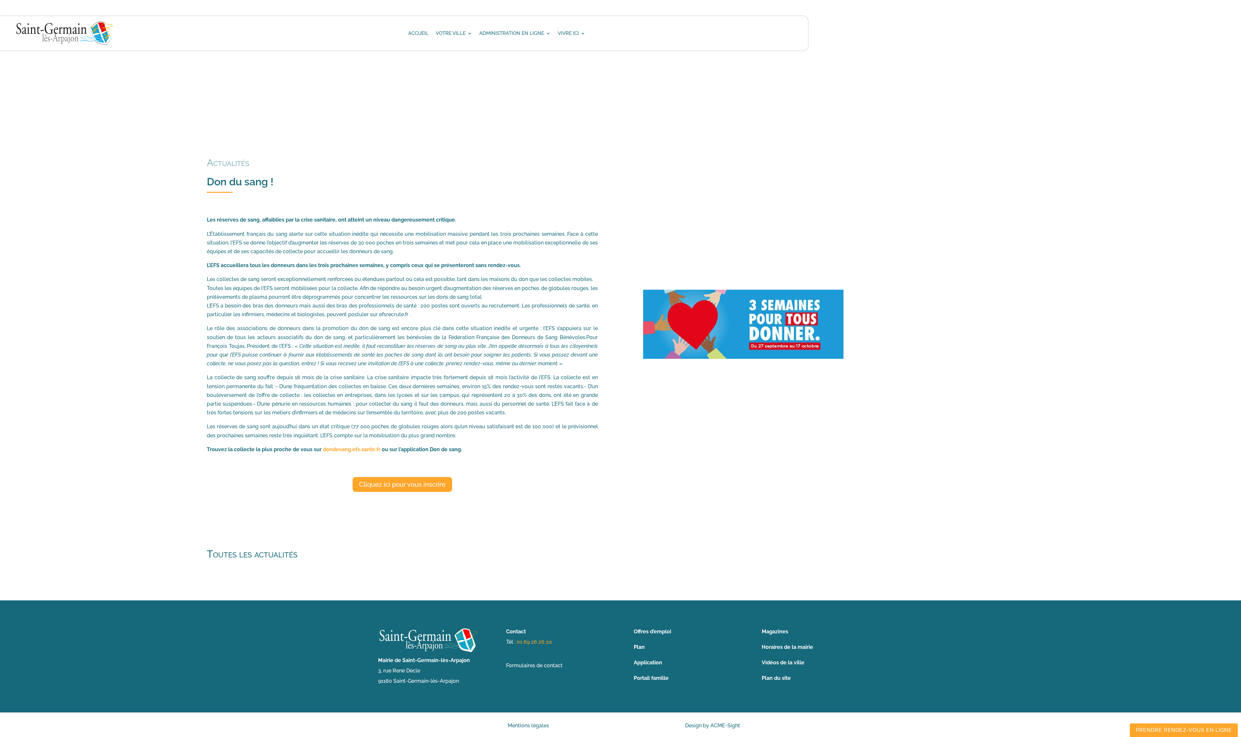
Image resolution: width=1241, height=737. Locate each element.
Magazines (775, 631)
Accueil (418, 33)
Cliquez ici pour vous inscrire (402, 484)
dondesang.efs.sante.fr (351, 449)
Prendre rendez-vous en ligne (1184, 730)
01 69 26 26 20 (534, 642)
